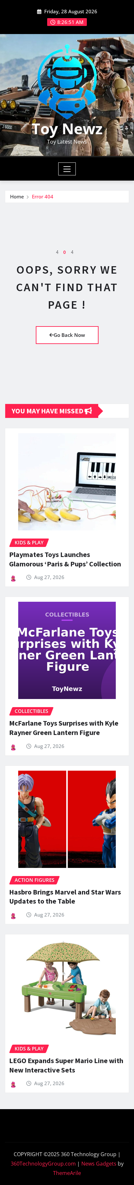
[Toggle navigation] (67, 168)
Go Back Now (69, 335)
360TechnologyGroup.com (43, 1163)
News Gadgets (98, 1163)
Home (17, 196)
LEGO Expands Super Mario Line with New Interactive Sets (66, 1065)
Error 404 (42, 196)
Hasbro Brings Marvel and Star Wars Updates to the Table (65, 896)
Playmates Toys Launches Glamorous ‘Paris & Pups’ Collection (65, 559)
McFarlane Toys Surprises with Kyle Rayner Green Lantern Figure (63, 727)
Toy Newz (67, 128)
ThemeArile (67, 1173)
